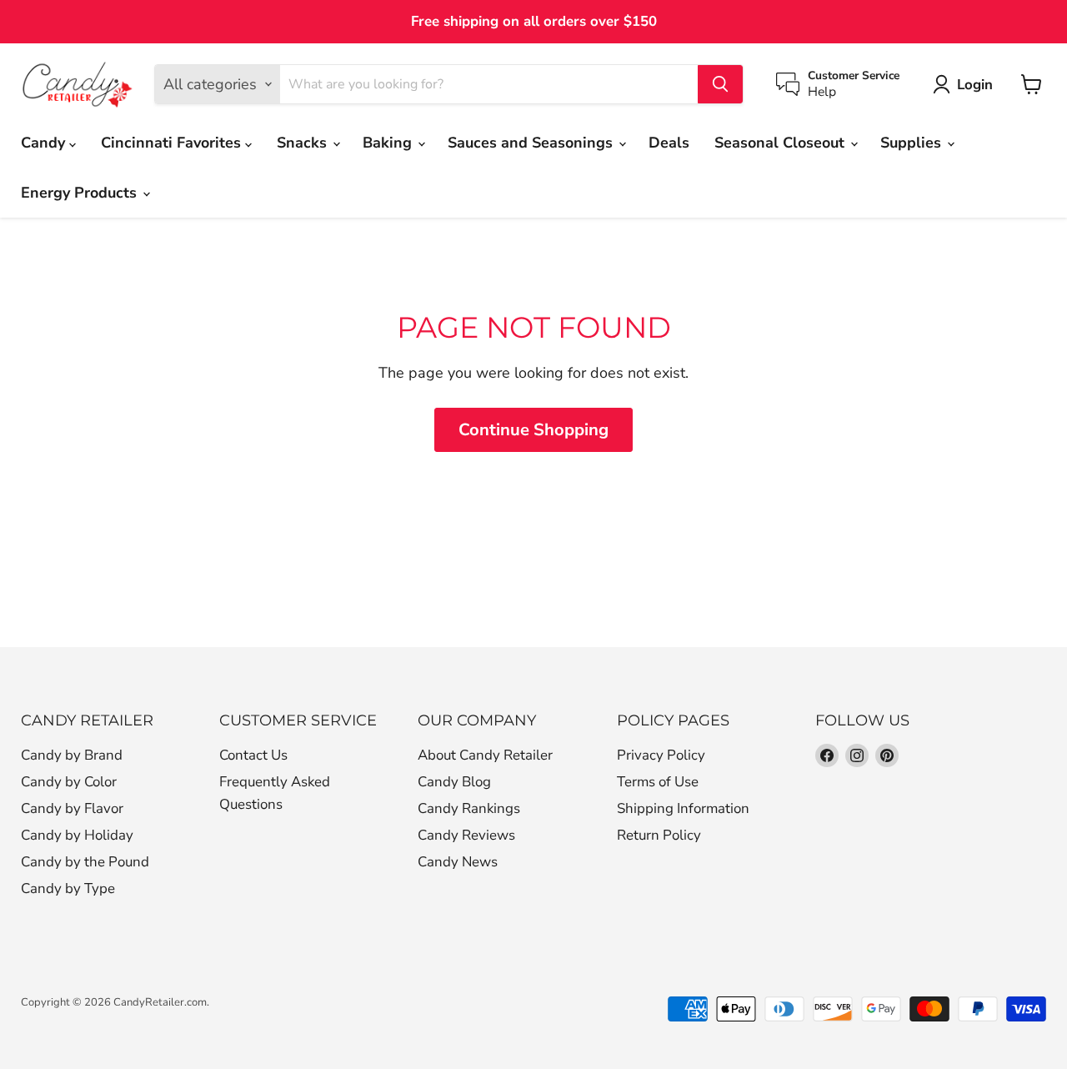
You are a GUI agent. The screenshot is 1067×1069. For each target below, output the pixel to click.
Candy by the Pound (85, 861)
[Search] (720, 84)
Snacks (304, 143)
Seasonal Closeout (781, 143)
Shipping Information (683, 808)
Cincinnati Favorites (173, 143)
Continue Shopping (533, 430)
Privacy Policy (661, 755)
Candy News (458, 861)
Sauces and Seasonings (532, 143)
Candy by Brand (72, 755)
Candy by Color (69, 781)
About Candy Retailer (485, 755)
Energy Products (81, 193)
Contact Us (253, 755)
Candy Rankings (469, 808)
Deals (669, 143)
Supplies (912, 143)
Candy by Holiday (77, 835)
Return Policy (659, 835)
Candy (45, 143)
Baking (389, 143)
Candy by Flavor (72, 808)
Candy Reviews (466, 835)
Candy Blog (454, 781)
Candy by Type (68, 888)
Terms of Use (658, 781)
